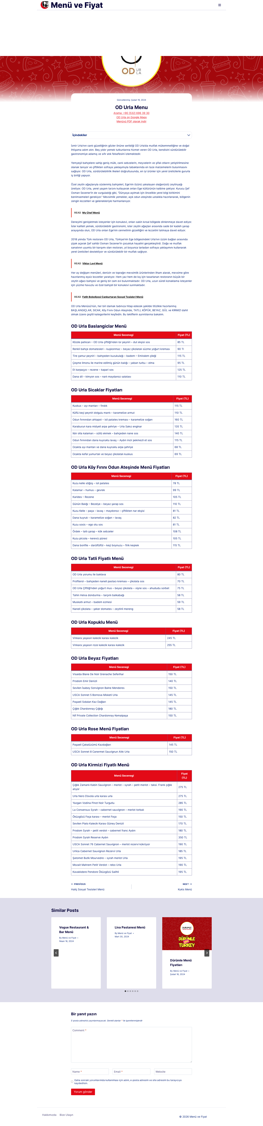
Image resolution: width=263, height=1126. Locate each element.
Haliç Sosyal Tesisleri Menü (87, 887)
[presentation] (187, 933)
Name (77, 1071)
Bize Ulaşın (66, 1114)
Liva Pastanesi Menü (130, 927)
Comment (79, 1030)
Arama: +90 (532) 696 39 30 (131, 113)
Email (118, 1071)
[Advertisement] (131, 33)
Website (160, 1071)
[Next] (206, 953)
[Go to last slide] (56, 953)
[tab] (125, 991)
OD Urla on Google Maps (131, 117)
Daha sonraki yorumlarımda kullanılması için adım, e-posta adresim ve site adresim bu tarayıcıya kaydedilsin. (128, 1082)
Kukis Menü (185, 887)
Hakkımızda (49, 1114)
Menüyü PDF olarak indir (131, 121)
